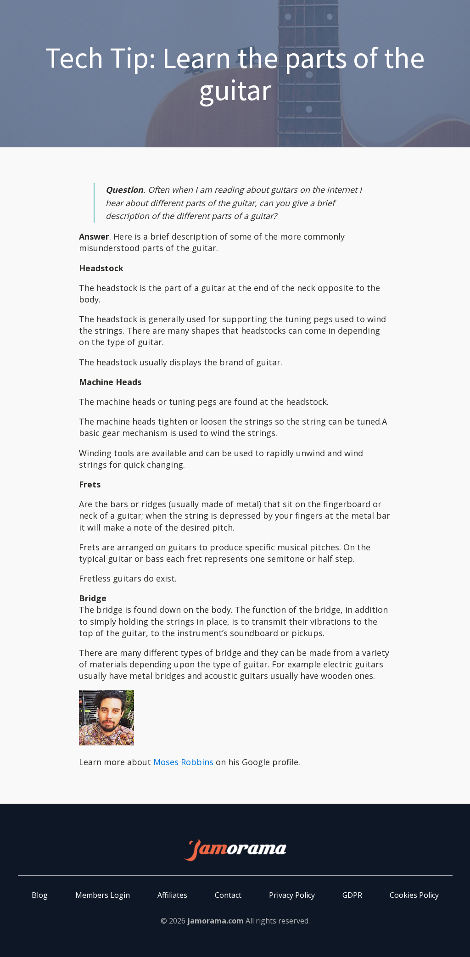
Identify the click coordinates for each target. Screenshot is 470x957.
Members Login (102, 895)
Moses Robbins (183, 761)
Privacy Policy (292, 895)
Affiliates (172, 895)
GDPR (352, 895)
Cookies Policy (414, 895)
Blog (40, 895)
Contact (228, 895)
